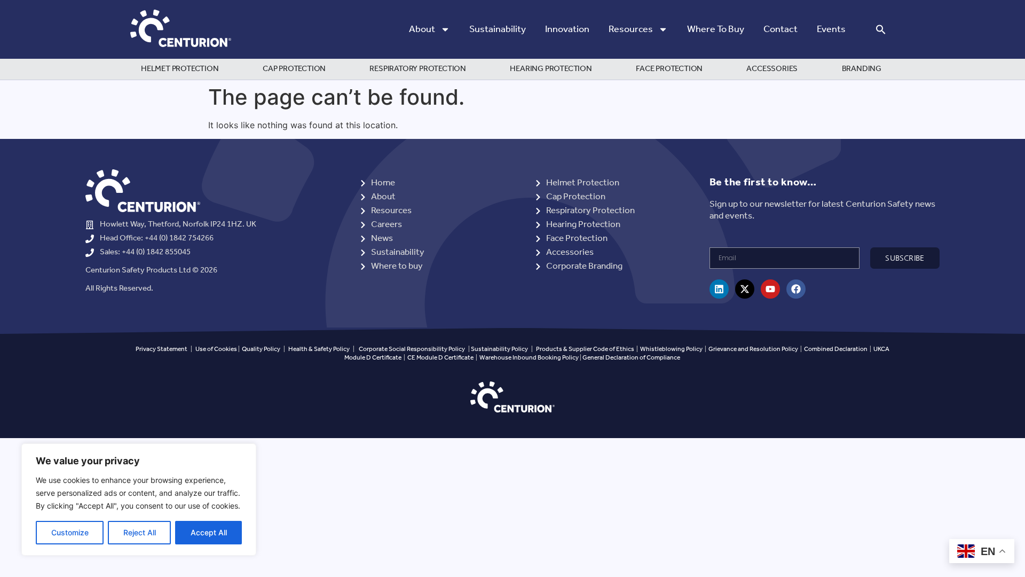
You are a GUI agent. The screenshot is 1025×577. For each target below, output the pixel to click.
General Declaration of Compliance (631, 358)
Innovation (567, 29)
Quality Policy (261, 349)
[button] (881, 29)
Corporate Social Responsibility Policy (412, 349)
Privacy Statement (161, 349)
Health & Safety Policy (319, 349)
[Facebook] (796, 289)
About (422, 29)
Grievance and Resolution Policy (753, 349)
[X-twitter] (744, 289)
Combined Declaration (836, 349)
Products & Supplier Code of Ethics (585, 349)
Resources (631, 29)
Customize (70, 532)
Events (831, 29)
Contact (780, 29)
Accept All (209, 532)
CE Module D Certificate (440, 358)
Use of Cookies (216, 349)
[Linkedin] (719, 289)
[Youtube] (770, 289)
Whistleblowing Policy (672, 349)
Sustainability (497, 29)
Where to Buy (715, 29)
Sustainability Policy (499, 349)
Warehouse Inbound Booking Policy (529, 358)
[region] (138, 499)
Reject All (139, 532)
